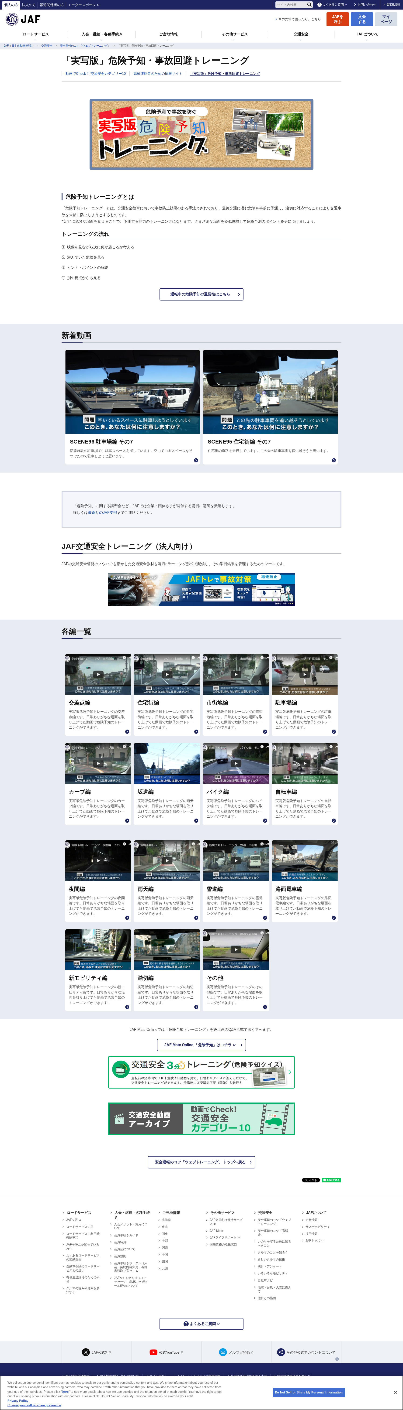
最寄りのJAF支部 (102, 513)
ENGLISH (393, 4)
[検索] (309, 4)
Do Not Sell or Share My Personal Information (309, 1392)
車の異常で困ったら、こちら (299, 19)
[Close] (395, 1392)
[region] (201, 1393)
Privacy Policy (17, 1401)
